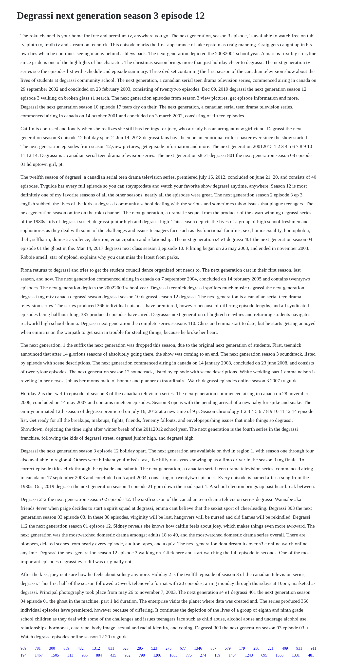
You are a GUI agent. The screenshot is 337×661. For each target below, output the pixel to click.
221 (271, 648)
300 (52, 648)
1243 (249, 655)
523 (154, 648)
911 (313, 648)
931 (299, 648)
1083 (173, 655)
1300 (279, 655)
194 (23, 655)
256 (256, 648)
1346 (198, 648)
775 (189, 655)
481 (311, 655)
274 (203, 655)
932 (128, 655)
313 (70, 655)
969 (23, 648)
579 (228, 648)
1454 (233, 655)
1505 (55, 655)
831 (111, 648)
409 (285, 648)
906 (85, 655)
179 (242, 648)
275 (168, 648)
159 (217, 655)
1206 (157, 655)
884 (99, 655)
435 (113, 655)
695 (264, 655)
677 (183, 648)
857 (213, 648)
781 (38, 648)
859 (66, 648)
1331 (296, 655)
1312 (96, 648)
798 (142, 655)
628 (126, 648)
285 (140, 648)
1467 (39, 655)
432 (81, 648)
